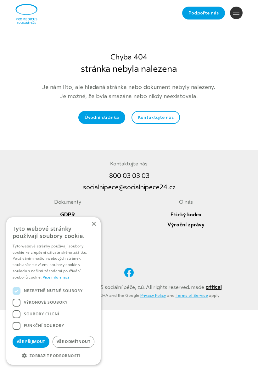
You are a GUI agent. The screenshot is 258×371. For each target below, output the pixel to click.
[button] (53, 355)
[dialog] (53, 291)
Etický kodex (186, 215)
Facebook (129, 272)
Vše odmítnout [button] (73, 341)
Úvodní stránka (102, 117)
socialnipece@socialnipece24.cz (129, 187)
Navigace (236, 13)
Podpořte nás (203, 13)
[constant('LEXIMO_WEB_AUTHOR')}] (213, 287)
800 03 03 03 (129, 176)
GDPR (67, 215)
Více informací (56, 277)
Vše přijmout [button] (31, 341)
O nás (186, 202)
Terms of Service (192, 295)
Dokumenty (67, 202)
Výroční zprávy (186, 225)
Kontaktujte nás (156, 117)
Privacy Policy (153, 295)
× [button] (93, 224)
